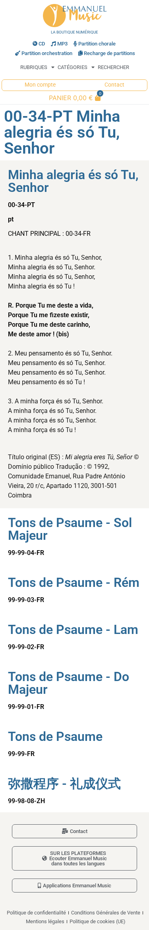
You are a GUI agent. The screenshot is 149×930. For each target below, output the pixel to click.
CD (42, 44)
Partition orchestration (46, 53)
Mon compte (40, 84)
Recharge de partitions (109, 53)
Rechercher (113, 67)
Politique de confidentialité (36, 913)
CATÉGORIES (72, 67)
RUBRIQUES (33, 67)
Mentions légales (45, 921)
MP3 (62, 44)
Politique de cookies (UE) (98, 921)
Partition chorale (97, 44)
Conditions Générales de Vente (105, 913)
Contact (114, 84)
